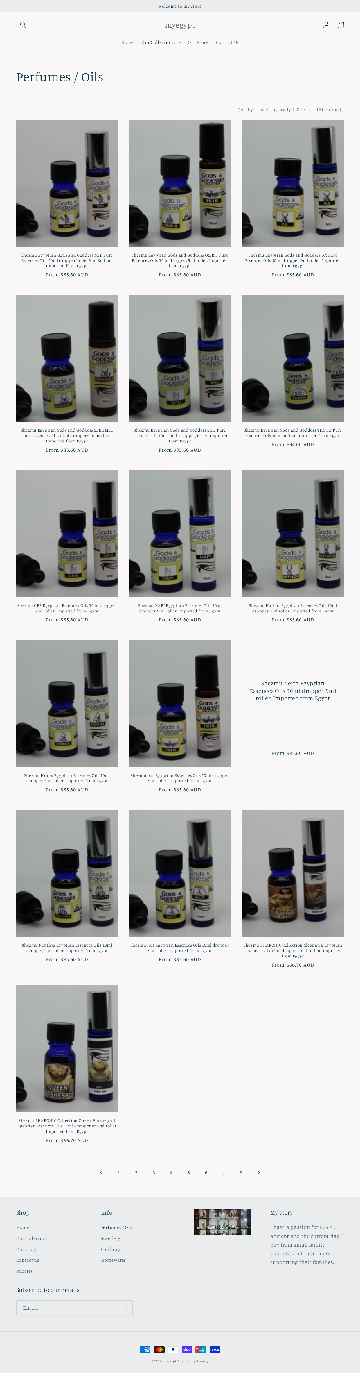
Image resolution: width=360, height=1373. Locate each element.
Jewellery (110, 1238)
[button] (23, 25)
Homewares (113, 1260)
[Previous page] (101, 1172)
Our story (26, 1249)
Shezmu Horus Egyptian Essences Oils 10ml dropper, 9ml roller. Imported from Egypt (67, 778)
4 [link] (171, 1172)
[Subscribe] (125, 1307)
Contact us (27, 1260)
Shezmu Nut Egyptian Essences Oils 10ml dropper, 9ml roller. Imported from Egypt (180, 947)
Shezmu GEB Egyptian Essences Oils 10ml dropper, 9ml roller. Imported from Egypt (67, 608)
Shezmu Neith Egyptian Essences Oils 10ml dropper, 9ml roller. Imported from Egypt (293, 691)
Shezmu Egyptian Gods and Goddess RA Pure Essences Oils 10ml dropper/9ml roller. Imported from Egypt (293, 260)
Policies (24, 1271)
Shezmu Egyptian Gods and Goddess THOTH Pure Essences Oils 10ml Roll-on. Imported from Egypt (293, 432)
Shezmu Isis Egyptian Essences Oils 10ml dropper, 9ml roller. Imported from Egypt (179, 778)
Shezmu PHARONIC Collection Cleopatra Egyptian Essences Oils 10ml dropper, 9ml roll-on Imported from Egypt (293, 950)
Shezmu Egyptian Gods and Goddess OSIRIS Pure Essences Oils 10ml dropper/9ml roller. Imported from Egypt (180, 260)
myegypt (170, 1361)
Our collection (32, 1238)
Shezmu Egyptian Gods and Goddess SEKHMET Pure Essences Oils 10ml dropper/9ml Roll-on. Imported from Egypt (67, 435)
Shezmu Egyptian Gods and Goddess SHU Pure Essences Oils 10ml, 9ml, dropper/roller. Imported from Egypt (180, 435)
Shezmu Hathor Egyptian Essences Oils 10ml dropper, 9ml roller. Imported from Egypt (293, 608)
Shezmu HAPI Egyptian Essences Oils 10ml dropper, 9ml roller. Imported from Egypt (180, 608)
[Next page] (258, 1172)
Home (22, 1227)
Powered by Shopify (193, 1361)
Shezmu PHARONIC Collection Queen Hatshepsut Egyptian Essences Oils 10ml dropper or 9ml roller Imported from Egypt (67, 1126)
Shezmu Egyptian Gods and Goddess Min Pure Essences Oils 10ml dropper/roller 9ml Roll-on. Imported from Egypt (67, 260)
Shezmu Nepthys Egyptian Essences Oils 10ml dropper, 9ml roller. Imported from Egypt (67, 947)
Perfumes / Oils (117, 1227)
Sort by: (246, 109)
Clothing (110, 1249)
